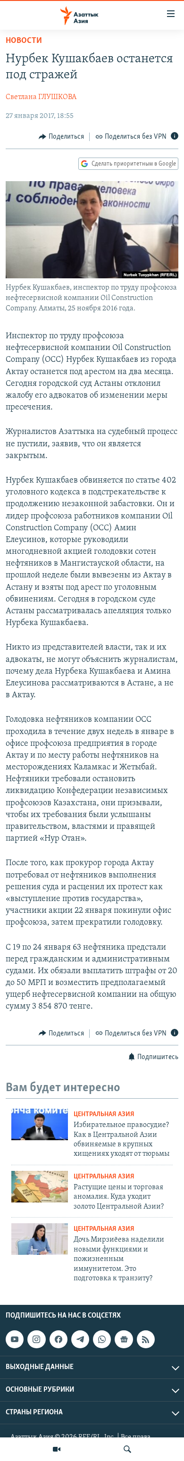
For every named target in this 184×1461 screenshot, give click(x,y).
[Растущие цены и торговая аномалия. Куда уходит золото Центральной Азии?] (39, 1186)
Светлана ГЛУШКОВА (41, 97)
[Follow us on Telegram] (80, 1339)
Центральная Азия (104, 1114)
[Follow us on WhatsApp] (102, 1339)
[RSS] (146, 1339)
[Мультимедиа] (56, 1449)
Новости (24, 41)
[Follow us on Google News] (124, 1339)
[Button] (61, 137)
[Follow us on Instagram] (36, 1339)
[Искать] (127, 1449)
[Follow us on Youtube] (15, 1339)
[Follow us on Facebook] (58, 1339)
